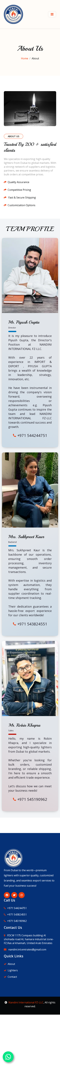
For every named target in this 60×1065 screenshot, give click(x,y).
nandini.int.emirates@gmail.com (27, 949)
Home (24, 58)
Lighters (13, 970)
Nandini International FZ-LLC (25, 1002)
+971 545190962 (32, 799)
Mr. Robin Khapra (24, 725)
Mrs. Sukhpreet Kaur (26, 536)
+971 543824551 (32, 624)
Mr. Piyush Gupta (23, 322)
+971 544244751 (32, 435)
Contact (12, 977)
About (11, 964)
